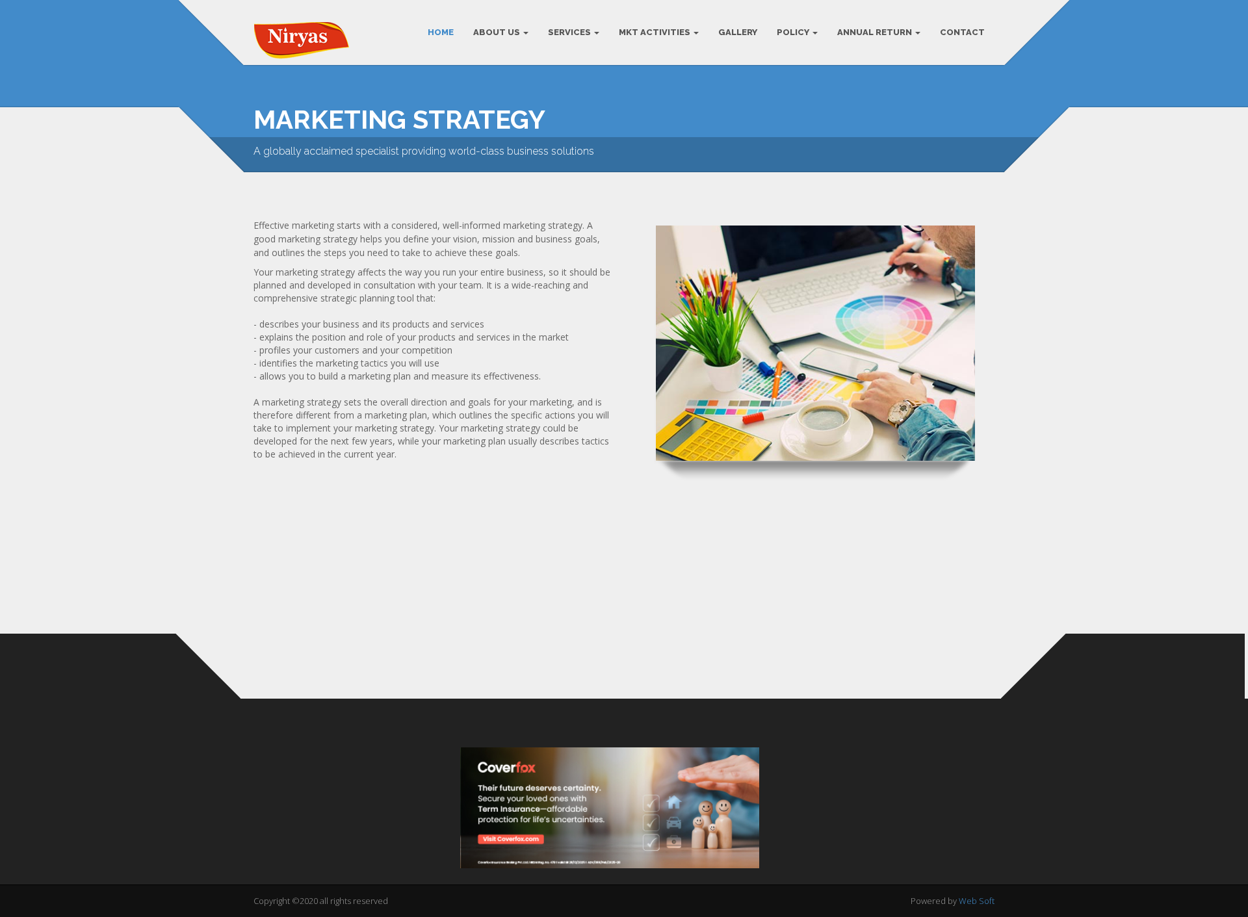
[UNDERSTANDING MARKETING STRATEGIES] (370, 614)
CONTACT (962, 32)
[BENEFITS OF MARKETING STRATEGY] (624, 614)
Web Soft (976, 901)
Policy (794, 32)
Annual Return (875, 32)
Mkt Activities (655, 32)
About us (497, 32)
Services (570, 32)
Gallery (737, 32)
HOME (441, 32)
